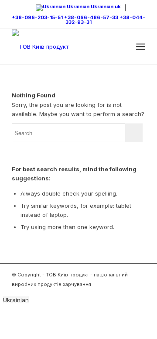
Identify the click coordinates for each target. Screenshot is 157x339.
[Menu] (140, 46)
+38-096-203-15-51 (37, 17)
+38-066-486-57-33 (91, 17)
